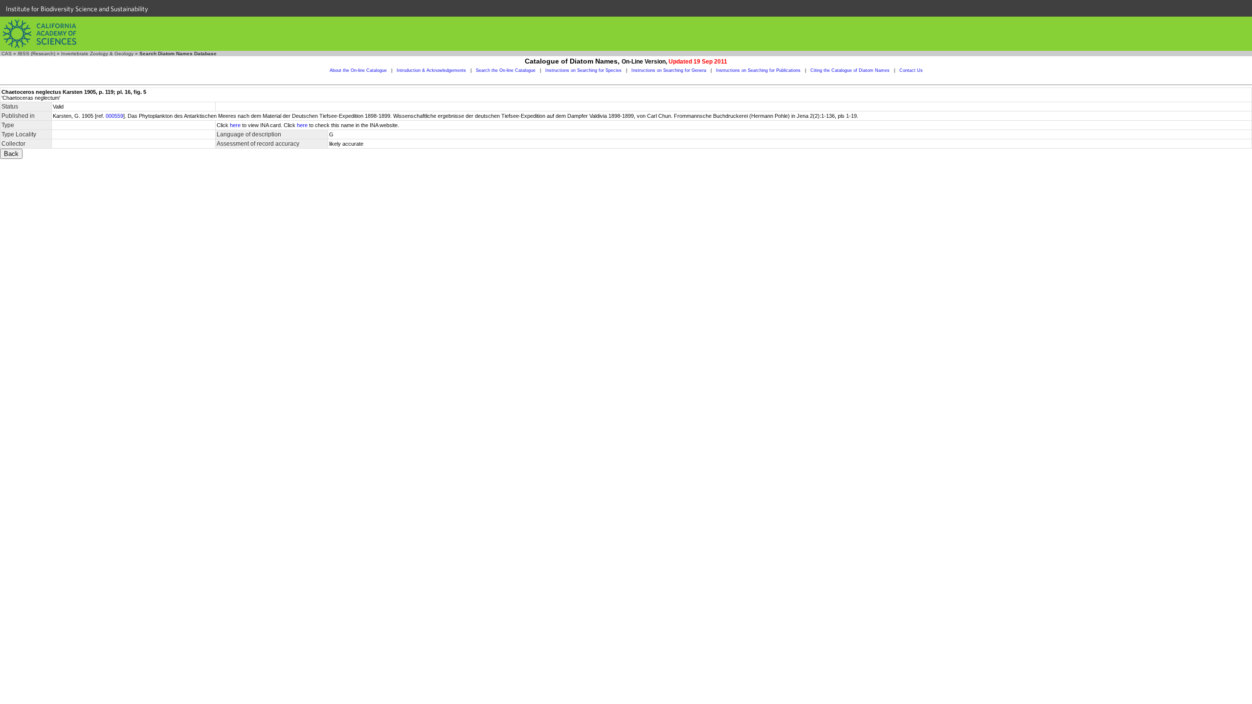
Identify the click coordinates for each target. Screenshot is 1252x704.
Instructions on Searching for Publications (758, 70)
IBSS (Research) (36, 53)
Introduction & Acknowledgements (431, 70)
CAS (6, 53)
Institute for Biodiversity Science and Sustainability (77, 9)
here (235, 125)
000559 (114, 116)
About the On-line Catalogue (358, 70)
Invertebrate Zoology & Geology (97, 53)
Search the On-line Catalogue (506, 70)
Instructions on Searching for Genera (668, 70)
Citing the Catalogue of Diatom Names (850, 70)
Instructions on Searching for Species (583, 70)
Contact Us (911, 70)
